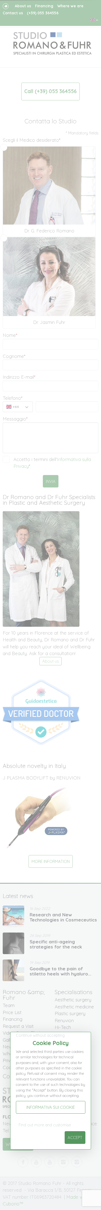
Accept (75, 1137)
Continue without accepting (40, 1035)
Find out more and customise (45, 1125)
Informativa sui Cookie (50, 1107)
